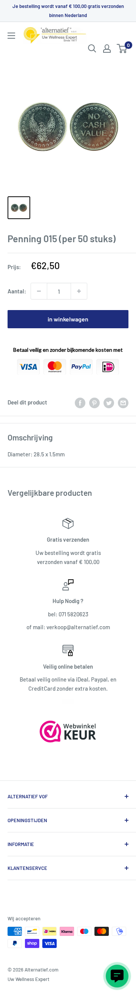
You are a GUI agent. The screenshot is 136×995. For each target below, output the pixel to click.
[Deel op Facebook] (80, 402)
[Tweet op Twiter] (109, 402)
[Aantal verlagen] (39, 291)
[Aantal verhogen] (79, 291)
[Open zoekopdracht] (92, 48)
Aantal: (17, 291)
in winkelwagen (68, 319)
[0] (122, 48)
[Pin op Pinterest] (94, 402)
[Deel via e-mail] (123, 402)
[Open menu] (11, 36)
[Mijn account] (107, 48)
